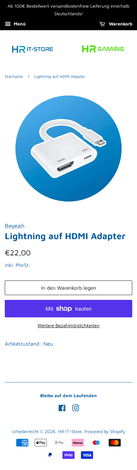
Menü (18, 23)
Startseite (14, 76)
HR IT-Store (70, 431)
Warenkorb (120, 23)
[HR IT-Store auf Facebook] (62, 409)
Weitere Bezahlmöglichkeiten (69, 325)
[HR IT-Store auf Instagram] (75, 409)
